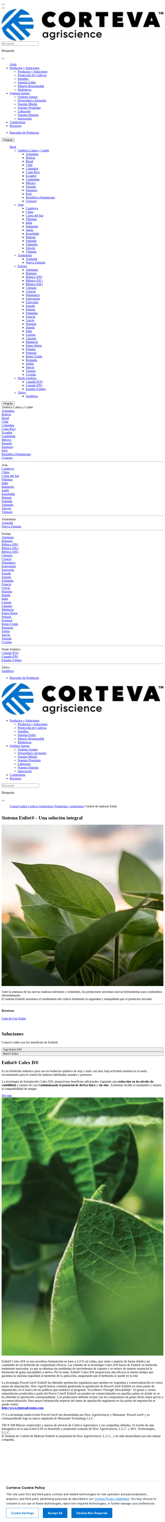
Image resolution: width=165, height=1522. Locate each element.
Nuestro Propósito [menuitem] (29, 107)
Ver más (7, 1095)
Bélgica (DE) (34, 284)
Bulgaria (31, 273)
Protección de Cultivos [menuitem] (32, 75)
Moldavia (32, 342)
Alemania (32, 269)
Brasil (29, 161)
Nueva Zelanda (35, 262)
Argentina (32, 154)
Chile (29, 165)
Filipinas (31, 219)
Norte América (27, 378)
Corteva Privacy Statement (111, 1499)
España (30, 306)
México (30, 183)
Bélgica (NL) (34, 280)
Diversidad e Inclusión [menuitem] (32, 100)
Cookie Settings (22, 1513)
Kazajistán (32, 233)
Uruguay (8, 139)
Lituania (31, 338)
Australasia (25, 255)
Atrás (13, 64)
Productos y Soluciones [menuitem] (24, 68)
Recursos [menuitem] (15, 125)
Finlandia (32, 313)
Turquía (31, 371)
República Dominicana (40, 197)
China (29, 212)
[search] (3, 58)
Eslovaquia (33, 298)
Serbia (30, 363)
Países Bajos (34, 345)
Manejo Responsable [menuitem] (31, 86)
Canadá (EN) (34, 381)
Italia (29, 331)
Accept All (55, 1513)
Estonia (30, 309)
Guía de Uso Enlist (14, 1018)
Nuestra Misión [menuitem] (27, 104)
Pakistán (31, 240)
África (22, 392)
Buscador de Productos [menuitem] (24, 132)
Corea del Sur (34, 215)
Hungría (31, 324)
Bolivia (30, 157)
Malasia (31, 237)
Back (13, 147)
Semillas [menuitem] (23, 78)
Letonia (30, 334)
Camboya (32, 208)
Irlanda (30, 327)
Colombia (32, 168)
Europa (22, 266)
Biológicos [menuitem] (24, 89)
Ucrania (31, 374)
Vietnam (31, 251)
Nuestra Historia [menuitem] (28, 115)
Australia (31, 259)
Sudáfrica (32, 396)
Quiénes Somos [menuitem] (20, 93)
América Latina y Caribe (33, 150)
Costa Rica (33, 172)
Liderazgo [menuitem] (24, 111)
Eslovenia (32, 302)
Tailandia (31, 244)
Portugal (31, 353)
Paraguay (32, 190)
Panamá (31, 186)
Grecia (30, 320)
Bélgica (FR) (34, 277)
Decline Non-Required (91, 1513)
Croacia (31, 291)
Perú (29, 194)
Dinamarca (33, 295)
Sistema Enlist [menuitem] (27, 82)
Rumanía (31, 360)
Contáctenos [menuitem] (17, 122)
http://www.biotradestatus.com (22, 1408)
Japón (29, 230)
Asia (21, 204)
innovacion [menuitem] (25, 118)
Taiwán (30, 248)
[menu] (3, 4)
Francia (30, 316)
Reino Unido (34, 356)
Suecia (30, 367)
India (29, 222)
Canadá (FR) (34, 385)
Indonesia (32, 226)
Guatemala (32, 179)
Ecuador (31, 175)
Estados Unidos (36, 389)
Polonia (30, 349)
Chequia (31, 287)
